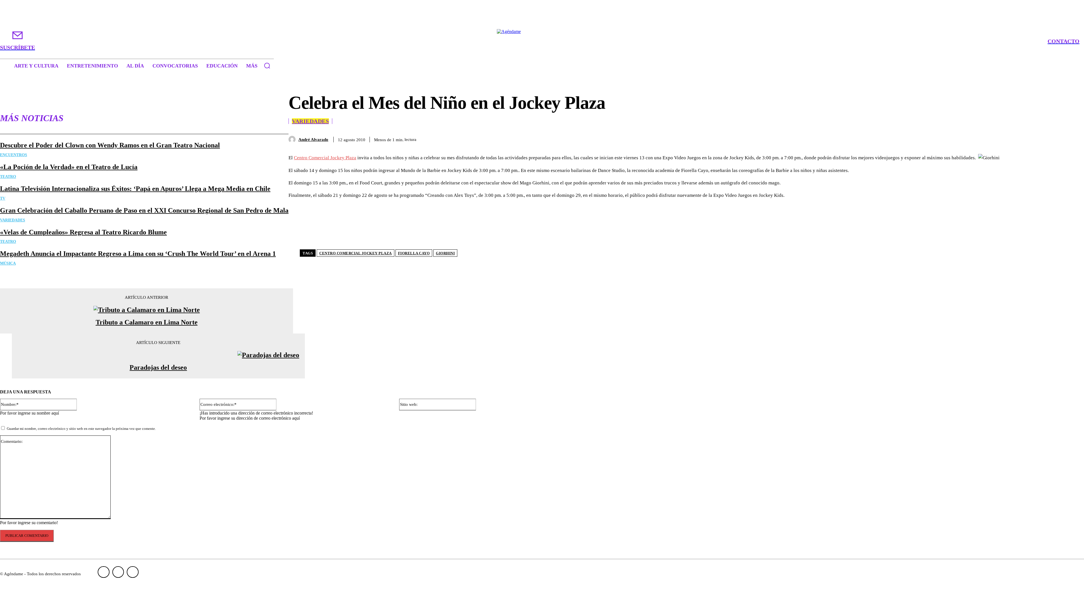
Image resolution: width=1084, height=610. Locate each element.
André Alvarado (313, 139)
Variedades (12, 220)
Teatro (8, 177)
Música (8, 263)
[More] (1053, 138)
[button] (267, 65)
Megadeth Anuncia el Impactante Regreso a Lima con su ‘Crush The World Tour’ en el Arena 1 (138, 253)
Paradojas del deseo (158, 367)
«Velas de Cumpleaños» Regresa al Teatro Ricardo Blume (83, 232)
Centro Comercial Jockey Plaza (325, 157)
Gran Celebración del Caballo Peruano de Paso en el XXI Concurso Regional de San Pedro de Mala (144, 210)
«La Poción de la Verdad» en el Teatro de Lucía (68, 167)
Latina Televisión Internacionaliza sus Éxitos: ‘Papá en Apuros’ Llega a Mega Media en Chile (135, 188)
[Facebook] (971, 138)
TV (2, 198)
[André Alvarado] (293, 139)
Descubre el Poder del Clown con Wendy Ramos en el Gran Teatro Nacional (110, 145)
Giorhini (445, 253)
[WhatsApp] (1032, 138)
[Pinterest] (1012, 138)
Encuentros (13, 155)
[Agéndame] (542, 41)
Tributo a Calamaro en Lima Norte (147, 322)
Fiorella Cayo (414, 253)
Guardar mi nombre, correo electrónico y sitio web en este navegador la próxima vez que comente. (81, 428)
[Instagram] (118, 572)
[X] (992, 138)
